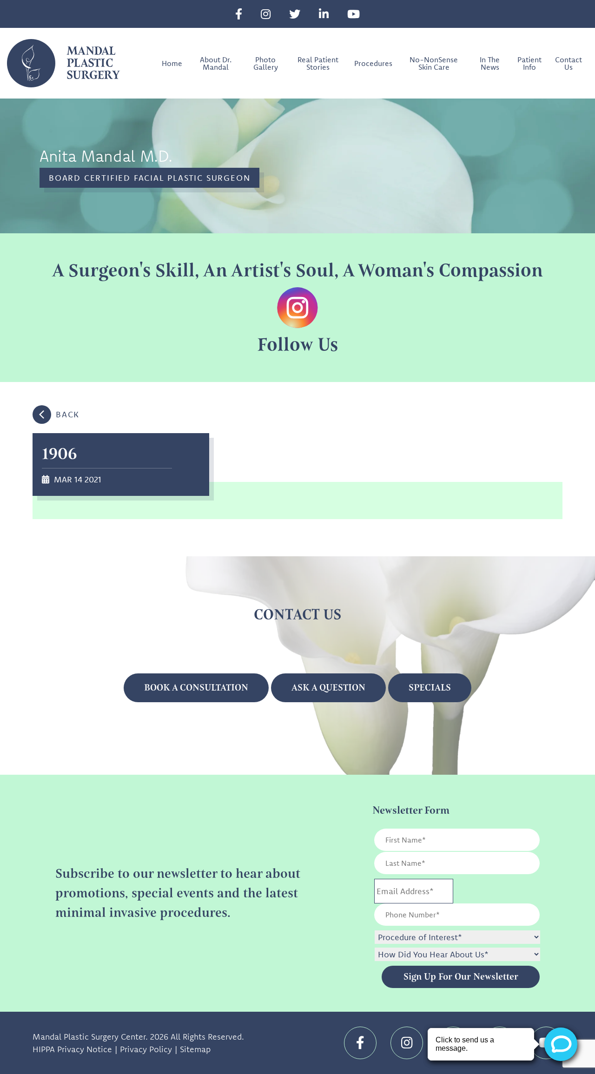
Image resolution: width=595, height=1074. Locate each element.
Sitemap (195, 1049)
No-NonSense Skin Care (434, 63)
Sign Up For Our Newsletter (460, 976)
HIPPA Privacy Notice (72, 1049)
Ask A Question (328, 687)
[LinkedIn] (324, 14)
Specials (430, 687)
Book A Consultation (196, 687)
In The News (490, 63)
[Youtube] (353, 14)
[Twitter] (294, 14)
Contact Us (568, 63)
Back (67, 414)
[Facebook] (238, 14)
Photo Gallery (265, 63)
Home (172, 63)
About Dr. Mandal (215, 63)
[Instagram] (266, 14)
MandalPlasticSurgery (92, 63)
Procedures (373, 63)
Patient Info (529, 63)
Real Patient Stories (318, 63)
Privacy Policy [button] (146, 1049)
